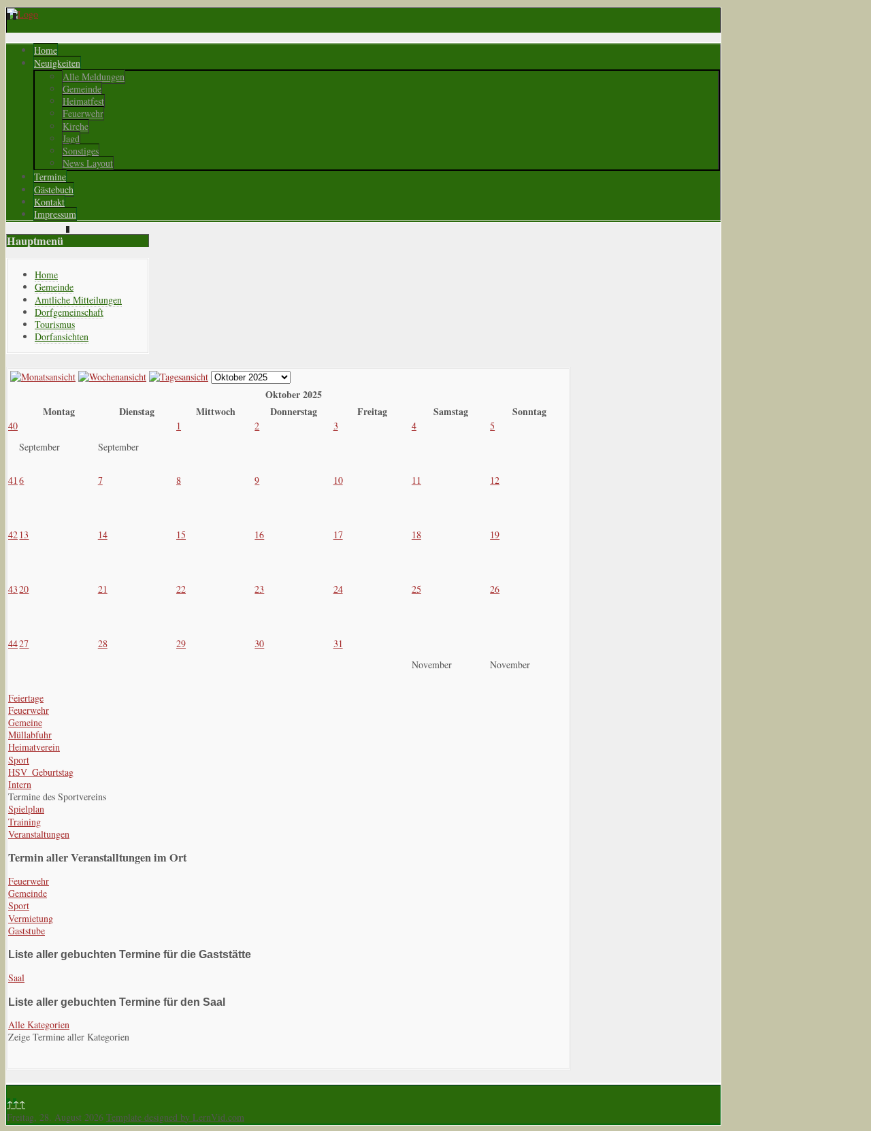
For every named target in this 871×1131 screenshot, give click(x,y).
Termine (50, 176)
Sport (18, 759)
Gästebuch (53, 189)
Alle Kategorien (38, 1024)
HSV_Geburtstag (40, 772)
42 (13, 534)
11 (416, 480)
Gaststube (26, 930)
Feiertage (26, 697)
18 (416, 534)
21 (103, 589)
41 (13, 480)
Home (45, 50)
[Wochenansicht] (112, 376)
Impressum (55, 214)
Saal (16, 977)
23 (259, 589)
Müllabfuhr (30, 734)
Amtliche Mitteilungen (78, 299)
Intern (19, 784)
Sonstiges (81, 150)
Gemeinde (82, 88)
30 (259, 643)
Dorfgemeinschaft (69, 312)
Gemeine (25, 722)
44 (13, 643)
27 (24, 643)
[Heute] (178, 376)
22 (181, 589)
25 (416, 589)
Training (24, 821)
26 (494, 589)
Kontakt (49, 201)
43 (13, 589)
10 (338, 480)
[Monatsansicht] (43, 376)
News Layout (88, 163)
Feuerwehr (83, 113)
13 (24, 534)
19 (494, 534)
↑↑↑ (16, 1104)
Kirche (75, 126)
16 (259, 534)
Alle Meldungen (94, 76)
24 (338, 589)
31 (338, 643)
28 (103, 643)
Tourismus (55, 324)
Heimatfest (83, 101)
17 (338, 534)
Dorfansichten (61, 336)
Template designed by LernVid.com (175, 1117)
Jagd (71, 138)
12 (494, 480)
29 (181, 643)
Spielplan (26, 808)
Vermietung (30, 918)
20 (24, 589)
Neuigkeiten (57, 62)
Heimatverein (34, 746)
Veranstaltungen (38, 833)
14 (103, 534)
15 (181, 534)
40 (13, 425)
